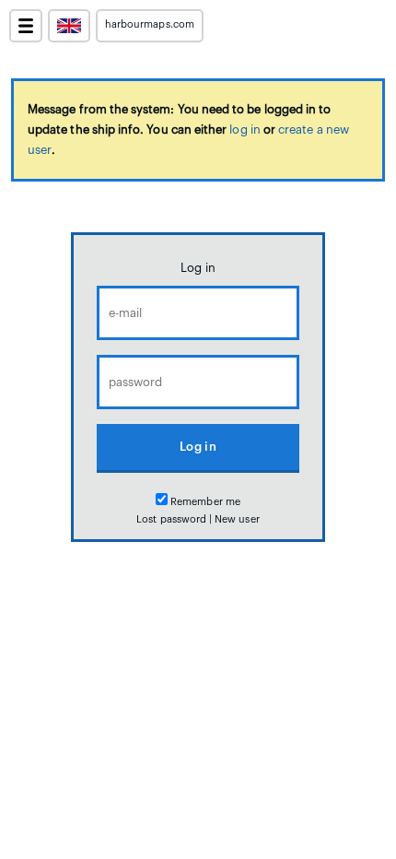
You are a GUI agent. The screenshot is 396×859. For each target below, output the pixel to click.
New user (237, 519)
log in (244, 129)
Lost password (171, 519)
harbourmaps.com (149, 24)
